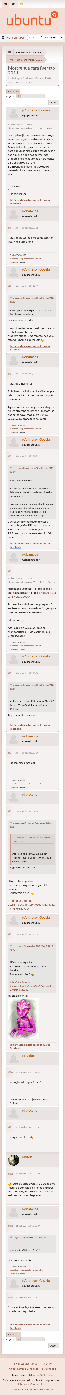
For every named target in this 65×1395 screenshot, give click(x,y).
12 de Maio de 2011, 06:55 (28, 1127)
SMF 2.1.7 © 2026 (22, 1389)
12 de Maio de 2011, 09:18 (28, 1297)
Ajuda (12, 1368)
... (32, 96)
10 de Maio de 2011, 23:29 (26, 456)
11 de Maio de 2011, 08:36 (26, 811)
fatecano (30, 794)
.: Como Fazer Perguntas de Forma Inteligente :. (26, 259)
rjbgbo (29, 1056)
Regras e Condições (27, 1368)
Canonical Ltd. (38, 1384)
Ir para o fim (13, 91)
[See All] (9, 52)
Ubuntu (23, 1384)
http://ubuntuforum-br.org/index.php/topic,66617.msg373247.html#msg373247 (32, 904)
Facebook (15, 203)
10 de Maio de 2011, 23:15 (26, 228)
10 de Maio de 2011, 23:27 (26, 373)
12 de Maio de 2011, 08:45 (28, 1174)
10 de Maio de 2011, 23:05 (20, 124)
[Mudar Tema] (21, 4)
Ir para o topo (13, 1334)
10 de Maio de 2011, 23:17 (26, 286)
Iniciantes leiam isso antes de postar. (30, 200)
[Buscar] (41, 37)
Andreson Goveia (37, 110)
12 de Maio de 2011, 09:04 (28, 1226)
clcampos (31, 211)
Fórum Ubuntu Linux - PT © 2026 (32, 1363)
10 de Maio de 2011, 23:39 (26, 753)
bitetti (28, 1157)
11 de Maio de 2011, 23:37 (28, 1072)
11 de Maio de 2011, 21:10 (26, 934)
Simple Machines (44, 1389)
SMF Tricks (46, 1375)
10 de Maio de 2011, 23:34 (26, 673)
